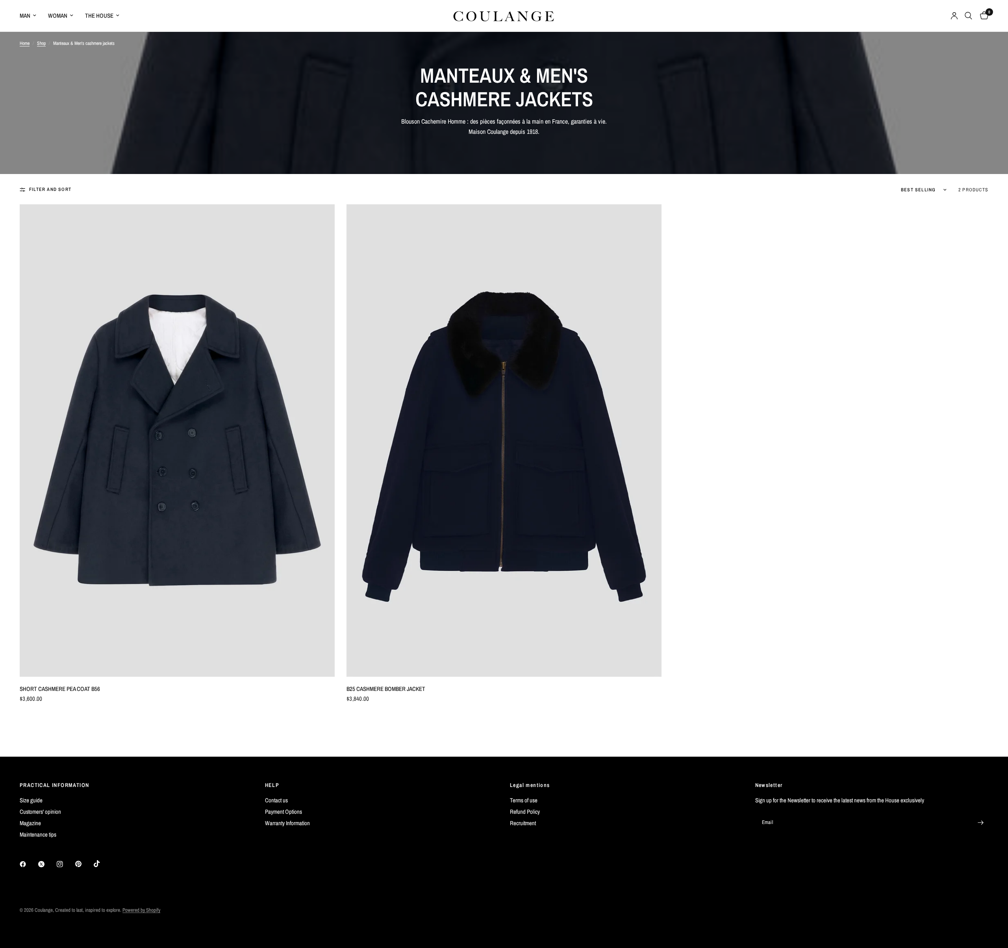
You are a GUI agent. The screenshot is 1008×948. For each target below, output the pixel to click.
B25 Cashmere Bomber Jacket (385, 689)
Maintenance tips (38, 834)
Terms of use (523, 800)
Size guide (31, 800)
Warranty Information (287, 823)
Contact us (276, 800)
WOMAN (57, 15)
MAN (25, 15)
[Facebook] (28, 864)
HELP (272, 785)
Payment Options (283, 811)
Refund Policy (525, 811)
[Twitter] (47, 864)
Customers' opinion (40, 811)
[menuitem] (31, 15)
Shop (41, 43)
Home (25, 43)
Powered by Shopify (141, 910)
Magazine (30, 823)
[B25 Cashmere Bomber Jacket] (504, 440)
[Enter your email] (980, 822)
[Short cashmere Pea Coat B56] (177, 440)
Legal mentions (530, 785)
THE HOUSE (99, 15)
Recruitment (523, 823)
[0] (982, 15)
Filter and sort (50, 189)
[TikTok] (102, 863)
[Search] (968, 15)
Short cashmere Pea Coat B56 (60, 689)
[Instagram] (65, 864)
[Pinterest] (84, 864)
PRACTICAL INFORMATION (54, 785)
